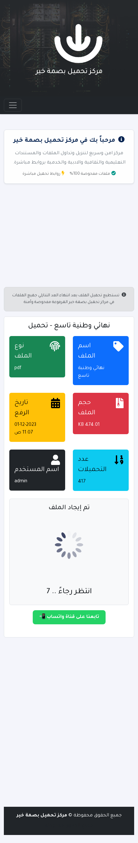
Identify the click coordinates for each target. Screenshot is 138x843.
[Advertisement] (69, 722)
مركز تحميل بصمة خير (69, 72)
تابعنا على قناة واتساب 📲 (69, 617)
